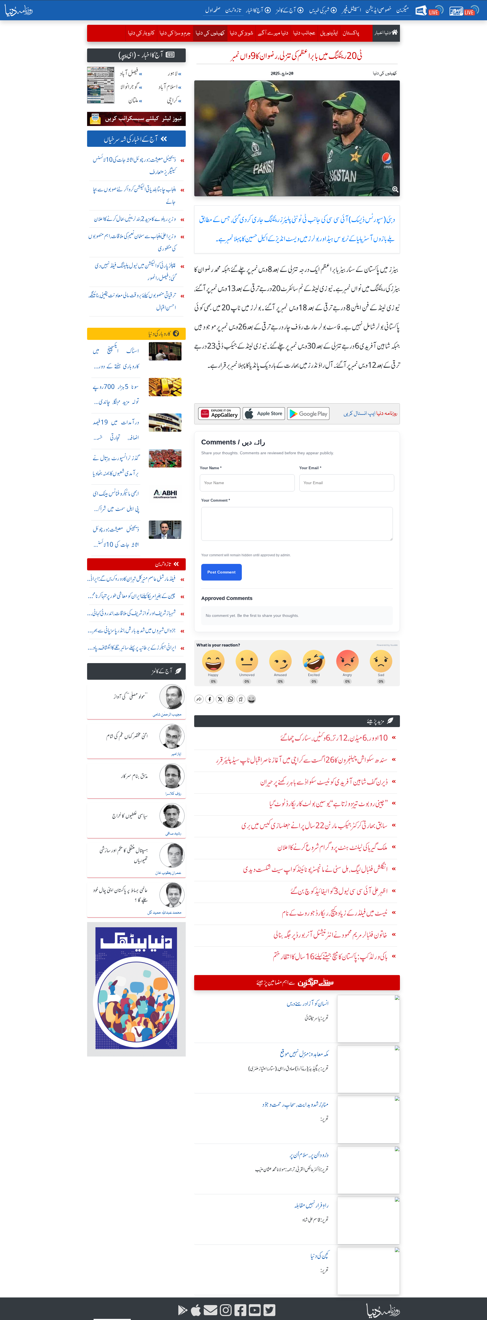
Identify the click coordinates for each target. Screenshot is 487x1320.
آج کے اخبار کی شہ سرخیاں (131, 139)
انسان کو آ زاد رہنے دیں (308, 1003)
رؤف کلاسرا (173, 794)
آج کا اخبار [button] (255, 10)
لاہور (173, 73)
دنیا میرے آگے (273, 33)
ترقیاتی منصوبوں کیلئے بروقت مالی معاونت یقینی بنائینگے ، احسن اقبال (132, 301)
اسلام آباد (168, 87)
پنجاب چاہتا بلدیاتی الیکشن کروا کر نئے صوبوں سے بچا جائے (134, 195)
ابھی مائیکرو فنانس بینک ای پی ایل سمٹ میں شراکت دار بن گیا (116, 509)
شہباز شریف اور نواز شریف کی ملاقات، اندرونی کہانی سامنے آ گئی (134, 614)
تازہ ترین (233, 10)
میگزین (402, 10)
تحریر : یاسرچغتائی (317, 1018)
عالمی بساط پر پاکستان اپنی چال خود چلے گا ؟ (120, 895)
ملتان (133, 100)
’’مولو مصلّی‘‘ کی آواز (131, 697)
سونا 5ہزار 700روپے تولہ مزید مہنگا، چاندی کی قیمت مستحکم (116, 402)
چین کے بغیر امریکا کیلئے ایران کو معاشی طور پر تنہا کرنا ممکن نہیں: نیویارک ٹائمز (131, 597)
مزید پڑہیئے (375, 721)
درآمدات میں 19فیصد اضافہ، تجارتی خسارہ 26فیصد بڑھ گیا (116, 437)
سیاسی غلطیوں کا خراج (130, 816)
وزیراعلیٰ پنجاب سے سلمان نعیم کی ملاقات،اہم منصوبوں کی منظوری (132, 242)
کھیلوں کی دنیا (209, 33)
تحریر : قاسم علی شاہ (315, 1220)
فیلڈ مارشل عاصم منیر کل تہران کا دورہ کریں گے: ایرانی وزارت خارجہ (132, 580)
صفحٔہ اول (214, 10)
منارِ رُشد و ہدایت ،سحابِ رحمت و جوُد (295, 1104)
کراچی (172, 100)
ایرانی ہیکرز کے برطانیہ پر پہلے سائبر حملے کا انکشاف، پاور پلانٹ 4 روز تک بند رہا (133, 649)
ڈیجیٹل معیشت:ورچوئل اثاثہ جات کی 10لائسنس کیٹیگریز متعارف (116, 544)
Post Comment (221, 572)
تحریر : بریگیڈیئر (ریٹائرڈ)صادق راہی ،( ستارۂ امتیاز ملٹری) (288, 1069)
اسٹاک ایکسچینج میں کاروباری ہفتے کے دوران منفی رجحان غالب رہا (116, 366)
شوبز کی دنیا (241, 33)
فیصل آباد (129, 73)
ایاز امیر (176, 754)
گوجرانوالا (129, 87)
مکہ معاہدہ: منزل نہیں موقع (304, 1054)
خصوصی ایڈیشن (379, 10)
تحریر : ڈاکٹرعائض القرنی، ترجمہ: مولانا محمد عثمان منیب (292, 1169)
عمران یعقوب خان (168, 873)
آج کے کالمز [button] (286, 10)
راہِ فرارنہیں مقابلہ (311, 1205)
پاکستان (351, 33)
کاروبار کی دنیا (141, 33)
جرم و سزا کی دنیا (175, 33)
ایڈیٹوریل (329, 33)
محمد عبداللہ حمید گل (164, 913)
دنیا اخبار (383, 33)
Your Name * (211, 468)
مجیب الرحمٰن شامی (167, 715)
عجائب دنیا (304, 33)
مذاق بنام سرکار (134, 776)
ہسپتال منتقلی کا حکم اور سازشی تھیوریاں (123, 855)
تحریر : (324, 1119)
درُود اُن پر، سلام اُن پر (309, 1155)
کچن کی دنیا (320, 1256)
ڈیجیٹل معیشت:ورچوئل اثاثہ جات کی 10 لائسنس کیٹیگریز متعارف (134, 166)
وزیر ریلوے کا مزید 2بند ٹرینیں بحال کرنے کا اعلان (135, 218)
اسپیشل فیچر (351, 10)
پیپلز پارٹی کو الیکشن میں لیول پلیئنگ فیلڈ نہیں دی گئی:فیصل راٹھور (135, 272)
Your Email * (310, 468)
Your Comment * (215, 500)
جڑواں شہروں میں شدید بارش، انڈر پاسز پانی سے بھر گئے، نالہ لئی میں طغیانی (134, 632)
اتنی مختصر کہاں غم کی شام (127, 736)
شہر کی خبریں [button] (319, 10)
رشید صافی (173, 833)
